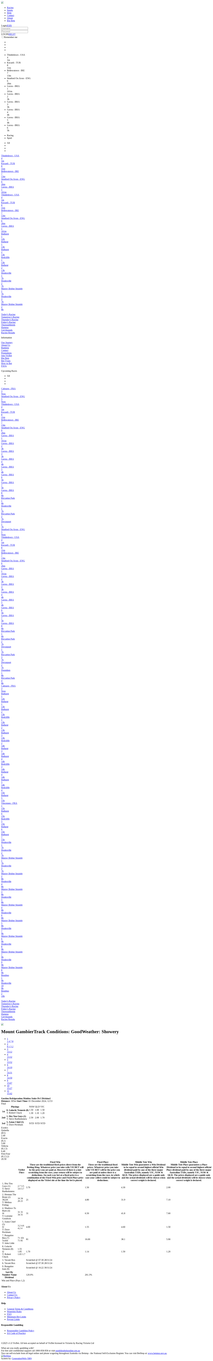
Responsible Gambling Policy (20, 1330)
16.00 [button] (87, 1239)
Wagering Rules (14, 1311)
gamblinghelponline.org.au (67, 1350)
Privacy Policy (13, 1297)
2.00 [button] (168, 1187)
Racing (10, 7)
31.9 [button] (123, 1199)
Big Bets (11, 20)
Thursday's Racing (9, 319)
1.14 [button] (87, 1251)
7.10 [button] (168, 1199)
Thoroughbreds (8, 325)
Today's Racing (8, 314)
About (10, 18)
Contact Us (12, 1295)
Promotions (6, 353)
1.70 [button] (28, 1251)
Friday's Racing (8, 322)
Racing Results (8, 332)
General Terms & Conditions (20, 1309)
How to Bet (6, 363)
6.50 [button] (87, 1213)
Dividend (9, 1277)
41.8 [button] (123, 1213)
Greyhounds (6, 330)
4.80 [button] (87, 1199)
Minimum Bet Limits (16, 1317)
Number (6, 1275)
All (8, 143)
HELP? (12, 34)
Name (14, 1275)
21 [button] (27, 1199)
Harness (5, 327)
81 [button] (27, 1239)
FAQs (4, 366)
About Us (5, 345)
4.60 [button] (123, 1227)
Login (4, 25)
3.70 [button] (28, 1187)
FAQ (9, 1314)
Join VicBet (6, 355)
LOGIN (5, 34)
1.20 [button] (168, 1251)
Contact (10, 15)
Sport (9, 138)
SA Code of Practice (16, 1333)
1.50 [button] (87, 1187)
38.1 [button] (123, 1239)
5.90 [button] (168, 1239)
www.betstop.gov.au (157, 1353)
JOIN (9, 25)
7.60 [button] (168, 1213)
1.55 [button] (87, 1227)
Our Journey (7, 342)
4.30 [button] (123, 1187)
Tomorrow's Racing (10, 317)
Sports (10, 10)
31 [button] (27, 1213)
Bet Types (5, 361)
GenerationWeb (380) (22, 1358)
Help (9, 13)
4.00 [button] (28, 1227)
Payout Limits (13, 1319)
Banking (5, 348)
